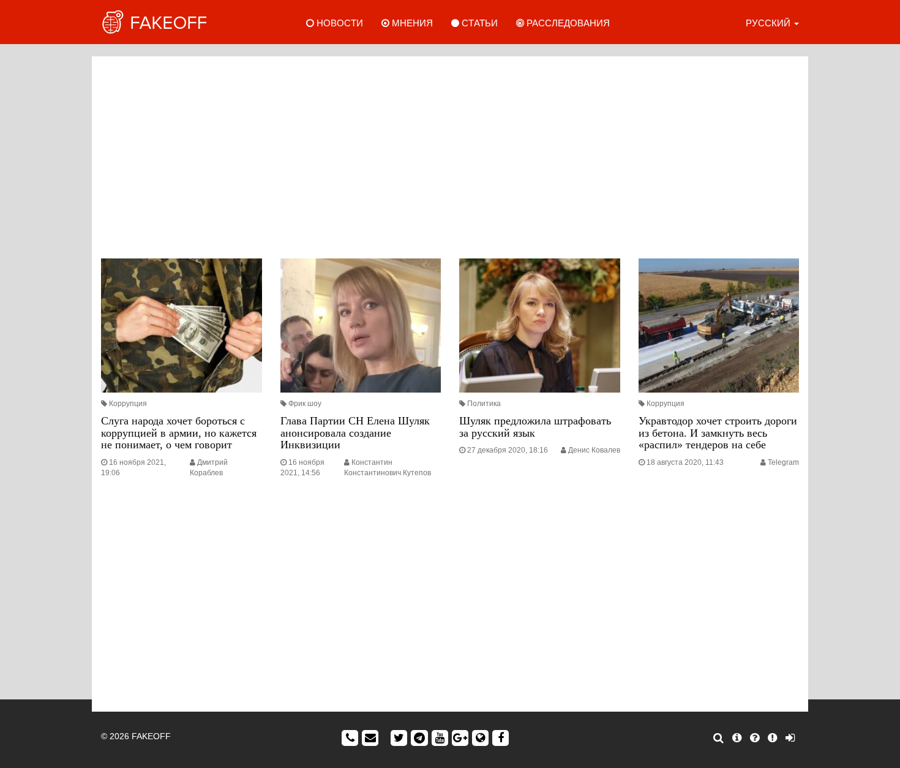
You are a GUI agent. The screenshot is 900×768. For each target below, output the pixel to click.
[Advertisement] (450, 154)
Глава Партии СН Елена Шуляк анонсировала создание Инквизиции (355, 433)
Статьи (478, 23)
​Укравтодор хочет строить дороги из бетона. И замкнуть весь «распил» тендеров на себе (718, 433)
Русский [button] (769, 23)
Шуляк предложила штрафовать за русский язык (535, 427)
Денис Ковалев (594, 450)
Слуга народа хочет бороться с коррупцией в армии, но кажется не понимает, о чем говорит (179, 433)
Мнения (411, 23)
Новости (338, 23)
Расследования (567, 23)
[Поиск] (718, 738)
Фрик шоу (304, 403)
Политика (484, 403)
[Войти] (790, 738)
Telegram (783, 462)
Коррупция (128, 403)
